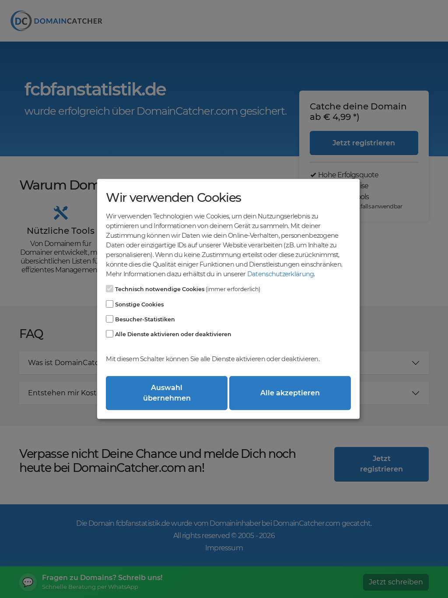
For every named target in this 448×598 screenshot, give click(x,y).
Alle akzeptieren (290, 393)
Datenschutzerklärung (280, 274)
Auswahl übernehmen (167, 392)
